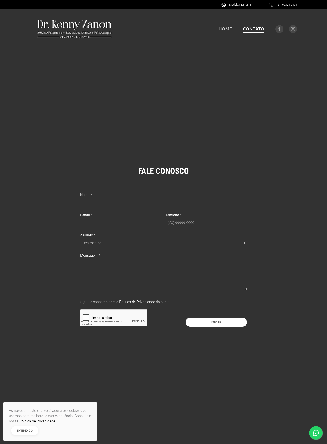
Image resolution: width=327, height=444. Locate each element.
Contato (253, 29)
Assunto (87, 235)
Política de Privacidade (137, 302)
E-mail (86, 215)
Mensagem (90, 255)
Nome (86, 195)
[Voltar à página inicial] (74, 29)
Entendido (25, 430)
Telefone (173, 215)
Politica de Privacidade (37, 421)
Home (225, 29)
